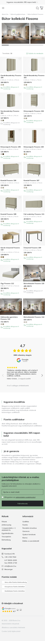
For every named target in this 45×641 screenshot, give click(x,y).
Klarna (24, 538)
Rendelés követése (29, 528)
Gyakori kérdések (29, 534)
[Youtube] (37, 620)
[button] (22, 2)
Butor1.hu (5, 14)
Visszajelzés (6, 537)
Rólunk (4, 522)
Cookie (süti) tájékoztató (11, 631)
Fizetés (25, 525)
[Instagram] (33, 620)
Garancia (25, 531)
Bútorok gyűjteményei (18, 14)
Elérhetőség (6, 540)
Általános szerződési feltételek (13, 627)
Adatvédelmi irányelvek (10, 624)
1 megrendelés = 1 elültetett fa (9, 529)
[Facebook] (30, 620)
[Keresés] (37, 8)
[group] (22, 372)
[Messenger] (41, 620)
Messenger (8, 569)
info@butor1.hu (10, 566)
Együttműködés (7, 533)
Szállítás (25, 522)
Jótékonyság (6, 525)
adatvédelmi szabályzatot (25, 497)
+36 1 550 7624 (10, 557)
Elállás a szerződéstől (30, 541)
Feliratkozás (23, 504)
